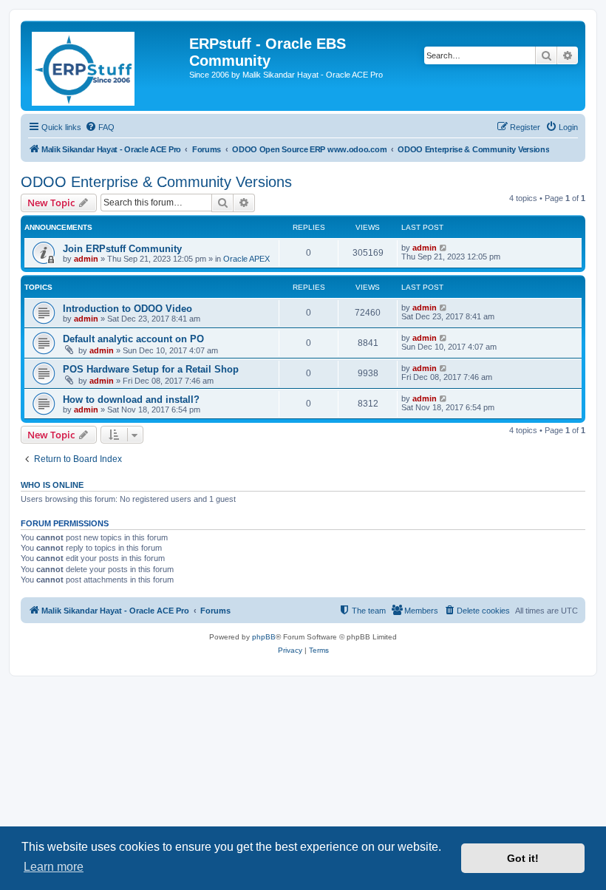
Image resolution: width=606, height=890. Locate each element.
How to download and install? (131, 399)
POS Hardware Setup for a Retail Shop (151, 369)
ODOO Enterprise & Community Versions (156, 182)
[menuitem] (100, 127)
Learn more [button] (54, 866)
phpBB (264, 637)
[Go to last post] (444, 247)
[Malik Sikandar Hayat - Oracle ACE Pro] (106, 65)
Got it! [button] (523, 858)
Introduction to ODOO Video (127, 308)
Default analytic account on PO (133, 338)
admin (86, 258)
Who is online (52, 484)
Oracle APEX (246, 258)
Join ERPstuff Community (122, 248)
